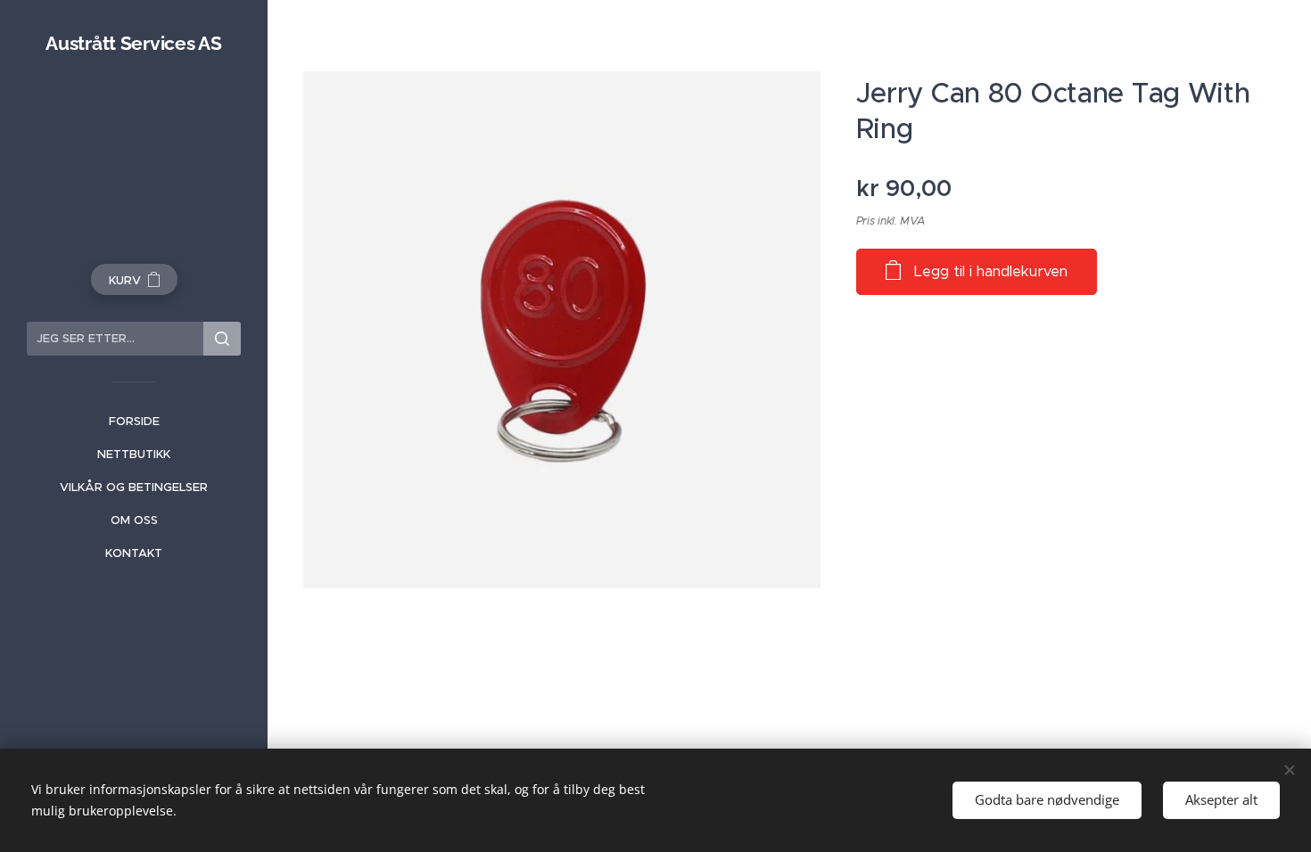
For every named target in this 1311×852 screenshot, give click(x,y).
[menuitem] (133, 421)
